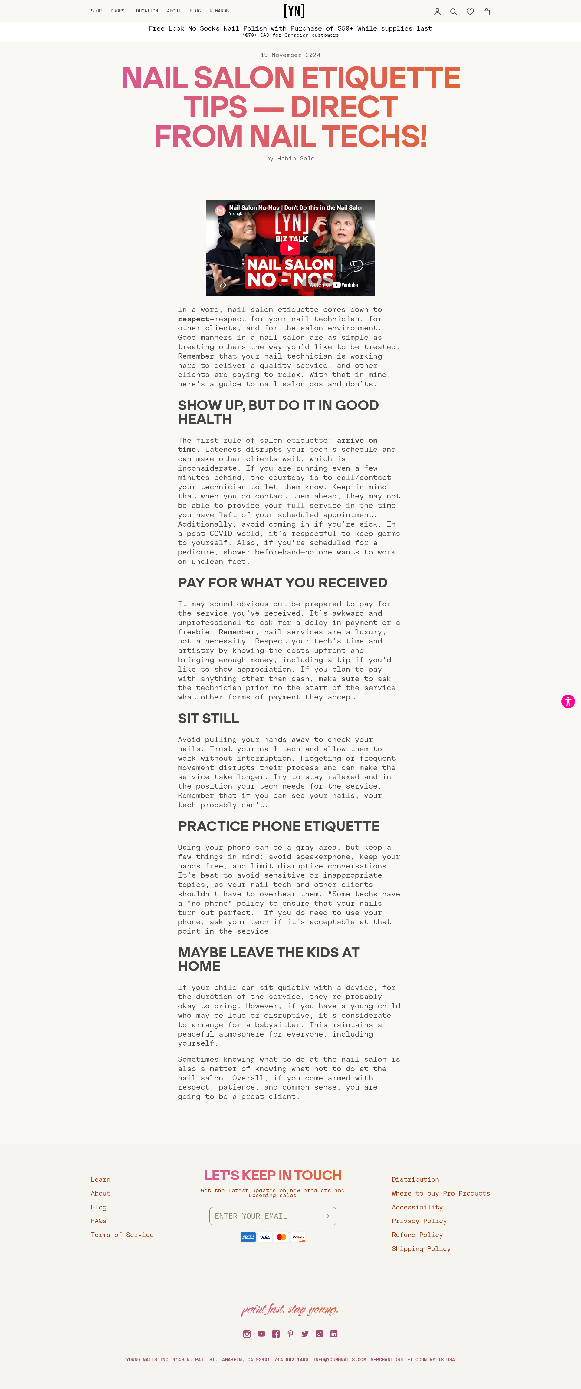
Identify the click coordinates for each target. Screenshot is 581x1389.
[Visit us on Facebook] (276, 1333)
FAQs (99, 1220)
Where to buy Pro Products (441, 1193)
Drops (117, 10)
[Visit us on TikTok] (319, 1333)
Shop (96, 10)
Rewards (219, 10)
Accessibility (417, 1207)
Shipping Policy (421, 1248)
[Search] (454, 11)
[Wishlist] (470, 11)
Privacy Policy (419, 1220)
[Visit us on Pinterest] (290, 1333)
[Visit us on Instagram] (247, 1333)
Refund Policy (417, 1234)
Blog (195, 10)
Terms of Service (122, 1234)
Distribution (415, 1179)
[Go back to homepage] (294, 11)
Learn (100, 1179)
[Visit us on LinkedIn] (334, 1333)
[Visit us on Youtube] (261, 1333)
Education (145, 10)
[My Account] (437, 11)
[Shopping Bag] (486, 11)
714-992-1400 (291, 1360)
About (174, 10)
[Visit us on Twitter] (305, 1333)
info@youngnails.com (339, 1360)
